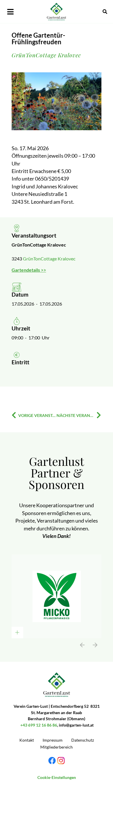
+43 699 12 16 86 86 (38, 725)
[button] (12, 12)
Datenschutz (82, 740)
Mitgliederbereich (56, 747)
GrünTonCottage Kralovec (49, 258)
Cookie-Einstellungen (56, 777)
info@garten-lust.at (76, 725)
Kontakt (26, 740)
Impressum (53, 740)
